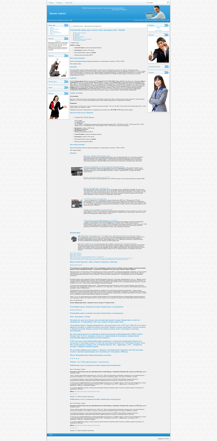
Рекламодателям (52, 20)
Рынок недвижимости (55, 32)
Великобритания (82, 355)
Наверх (51, 434)
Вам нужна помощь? (80, 32)
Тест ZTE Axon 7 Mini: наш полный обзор (95, 199)
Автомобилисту (54, 31)
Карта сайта (69, 3)
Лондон (91, 355)
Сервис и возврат (79, 36)
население (107, 355)
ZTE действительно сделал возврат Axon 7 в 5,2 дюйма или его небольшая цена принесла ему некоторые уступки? (109, 235)
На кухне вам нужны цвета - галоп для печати (96, 188)
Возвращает (78, 37)
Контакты (59, 3)
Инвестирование (54, 29)
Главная (51, 3)
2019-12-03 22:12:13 (76, 265)
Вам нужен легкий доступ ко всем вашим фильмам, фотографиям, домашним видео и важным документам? (107, 243)
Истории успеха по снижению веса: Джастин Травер (98, 209)
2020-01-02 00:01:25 (76, 310)
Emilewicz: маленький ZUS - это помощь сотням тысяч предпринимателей (104, 166)
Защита (52, 30)
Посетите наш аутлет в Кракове (83, 39)
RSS (71, 20)
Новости (67, 20)
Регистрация (158, 30)
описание (77, 34)
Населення (97, 391)
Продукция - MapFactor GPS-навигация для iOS (97, 156)
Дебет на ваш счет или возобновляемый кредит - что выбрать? (101, 220)
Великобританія (78, 391)
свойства (77, 35)
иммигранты (99, 355)
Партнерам (61, 20)
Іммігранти (91, 391)
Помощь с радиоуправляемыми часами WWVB (96, 177)
